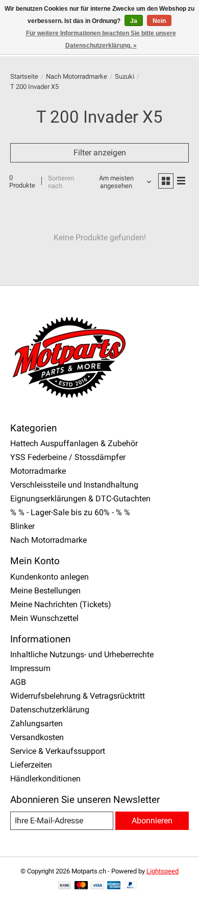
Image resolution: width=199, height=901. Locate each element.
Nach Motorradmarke (76, 76)
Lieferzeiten (31, 765)
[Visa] (97, 886)
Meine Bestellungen (45, 590)
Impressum (30, 668)
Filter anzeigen (99, 152)
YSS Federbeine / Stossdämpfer (68, 457)
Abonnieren (152, 820)
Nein (159, 21)
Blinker (22, 526)
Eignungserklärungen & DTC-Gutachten (80, 498)
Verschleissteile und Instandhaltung (74, 485)
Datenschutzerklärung (49, 709)
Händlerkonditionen (45, 778)
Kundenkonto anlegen (49, 577)
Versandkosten (37, 737)
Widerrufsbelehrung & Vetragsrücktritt (77, 696)
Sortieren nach (61, 182)
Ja (133, 21)
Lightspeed (162, 871)
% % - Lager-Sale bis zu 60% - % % (70, 512)
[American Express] (113, 886)
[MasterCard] (81, 886)
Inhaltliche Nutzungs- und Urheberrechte (82, 654)
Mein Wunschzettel (44, 618)
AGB (18, 682)
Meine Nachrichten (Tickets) (60, 604)
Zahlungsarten (36, 723)
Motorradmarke (38, 471)
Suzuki (124, 76)
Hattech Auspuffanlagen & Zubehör (74, 443)
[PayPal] (130, 886)
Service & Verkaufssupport (57, 751)
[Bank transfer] (64, 886)
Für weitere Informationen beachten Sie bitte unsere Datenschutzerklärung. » (101, 39)
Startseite (24, 76)
